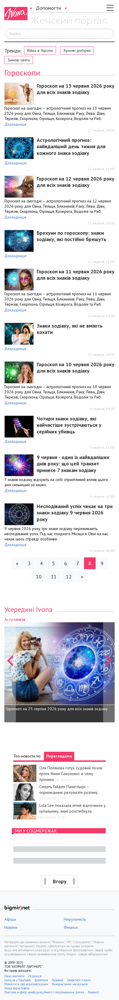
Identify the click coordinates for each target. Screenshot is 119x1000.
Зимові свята (19, 60)
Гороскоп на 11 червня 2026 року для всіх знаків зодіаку (75, 274)
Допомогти (48, 8)
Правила (57, 980)
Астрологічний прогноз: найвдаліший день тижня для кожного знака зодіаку (71, 146)
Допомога (41, 980)
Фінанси (71, 927)
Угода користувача (17, 988)
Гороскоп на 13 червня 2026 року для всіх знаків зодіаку (75, 89)
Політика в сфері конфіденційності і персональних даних (44, 992)
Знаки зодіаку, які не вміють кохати (70, 329)
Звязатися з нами (79, 980)
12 (69, 576)
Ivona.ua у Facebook (17, 980)
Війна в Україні (40, 50)
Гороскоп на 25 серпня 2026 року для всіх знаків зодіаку (57, 708)
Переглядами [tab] (59, 756)
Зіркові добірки (77, 50)
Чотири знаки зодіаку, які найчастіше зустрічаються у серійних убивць (69, 425)
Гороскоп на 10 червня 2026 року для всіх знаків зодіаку (75, 367)
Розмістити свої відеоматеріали (26, 984)
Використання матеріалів (70, 984)
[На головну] (68, 21)
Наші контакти (14, 976)
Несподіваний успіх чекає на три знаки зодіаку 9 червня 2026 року (75, 512)
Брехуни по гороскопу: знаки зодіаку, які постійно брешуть (71, 236)
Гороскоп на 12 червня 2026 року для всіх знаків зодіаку (75, 182)
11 (54, 576)
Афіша (10, 919)
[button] (10, 669)
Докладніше (15, 124)
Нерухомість (75, 919)
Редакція (35, 976)
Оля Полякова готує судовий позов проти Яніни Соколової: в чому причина (70, 773)
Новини (10, 927)
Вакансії (93, 992)
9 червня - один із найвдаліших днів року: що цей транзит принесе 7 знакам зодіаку (73, 463)
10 (39, 576)
